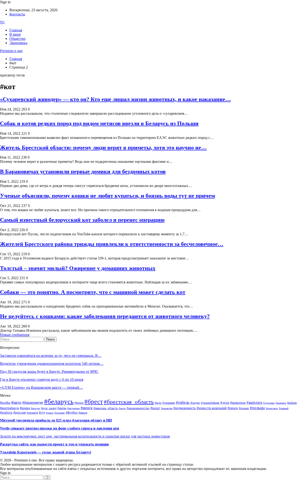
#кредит (35, 408)
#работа (6, 412)
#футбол (72, 412)
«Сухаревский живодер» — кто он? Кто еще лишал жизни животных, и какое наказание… (115, 99)
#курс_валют (48, 408)
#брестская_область (129, 402)
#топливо (59, 412)
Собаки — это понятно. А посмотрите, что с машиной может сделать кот (92, 292)
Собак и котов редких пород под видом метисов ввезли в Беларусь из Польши (99, 123)
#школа (83, 412)
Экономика (18, 43)
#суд (42, 412)
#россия (19, 412)
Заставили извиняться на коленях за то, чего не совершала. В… (50, 356)
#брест (93, 401)
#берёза (79, 402)
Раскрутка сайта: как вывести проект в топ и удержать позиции (54, 444)
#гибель (182, 402)
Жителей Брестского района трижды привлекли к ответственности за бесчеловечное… (111, 244)
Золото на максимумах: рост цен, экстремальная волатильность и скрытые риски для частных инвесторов (85, 436)
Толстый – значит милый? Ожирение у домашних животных (77, 268)
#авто (16, 402)
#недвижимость (184, 408)
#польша (257, 407)
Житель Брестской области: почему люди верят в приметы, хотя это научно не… (103, 148)
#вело (158, 402)
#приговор (272, 408)
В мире (15, 34)
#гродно (195, 402)
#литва (61, 408)
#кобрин (292, 402)
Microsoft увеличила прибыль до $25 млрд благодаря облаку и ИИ (56, 420)
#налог (155, 408)
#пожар (244, 408)
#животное (238, 402)
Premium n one (11, 51)
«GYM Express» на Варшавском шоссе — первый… (41, 387)
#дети (224, 402)
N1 (2, 22)
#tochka (5, 402)
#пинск (233, 408)
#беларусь (59, 401)
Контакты (17, 14)
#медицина (73, 408)
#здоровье (269, 402)
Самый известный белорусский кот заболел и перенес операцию (82, 220)
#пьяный (284, 408)
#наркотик (166, 408)
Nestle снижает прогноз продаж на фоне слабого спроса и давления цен (59, 428)
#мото (122, 408)
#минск (87, 408)
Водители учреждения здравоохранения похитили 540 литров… (51, 364)
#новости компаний (212, 408)
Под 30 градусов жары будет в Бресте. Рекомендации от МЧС (49, 371)
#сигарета (32, 412)
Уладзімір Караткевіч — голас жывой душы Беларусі (45, 452)
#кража (25, 408)
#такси (49, 412)
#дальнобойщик (210, 402)
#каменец (281, 402)
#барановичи (32, 402)
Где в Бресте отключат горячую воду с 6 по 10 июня (41, 379)
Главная (15, 30)
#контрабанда (9, 408)
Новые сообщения (14, 335)
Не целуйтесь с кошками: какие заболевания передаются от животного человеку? (105, 316)
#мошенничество (138, 408)
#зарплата (254, 402)
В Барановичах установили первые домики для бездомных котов (83, 171)
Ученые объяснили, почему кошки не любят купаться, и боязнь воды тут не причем (107, 196)
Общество (17, 39)
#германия (168, 402)
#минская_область (106, 408)
